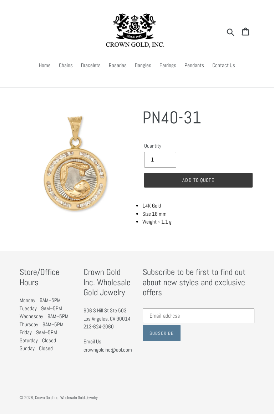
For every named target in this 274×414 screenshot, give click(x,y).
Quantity (152, 145)
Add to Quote (198, 180)
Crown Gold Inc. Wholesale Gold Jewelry (66, 397)
